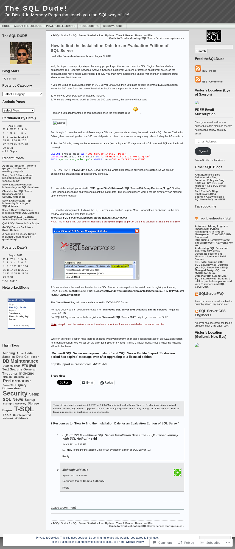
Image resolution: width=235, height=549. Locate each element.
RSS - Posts (209, 70)
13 (22, 136)
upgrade (90, 408)
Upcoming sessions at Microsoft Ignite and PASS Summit (210, 256)
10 (11, 136)
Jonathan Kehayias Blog (209, 180)
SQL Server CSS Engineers (210, 313)
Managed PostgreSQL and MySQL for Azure (211, 271)
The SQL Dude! (36, 8)
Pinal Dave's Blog (205, 194)
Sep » (13, 151)
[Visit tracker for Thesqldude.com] (197, 345)
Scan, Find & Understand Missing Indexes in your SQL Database (17, 178)
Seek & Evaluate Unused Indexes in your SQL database (20, 186)
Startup (30, 399)
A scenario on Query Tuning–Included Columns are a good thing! (20, 237)
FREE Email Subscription (205, 112)
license (57, 408)
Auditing (9, 353)
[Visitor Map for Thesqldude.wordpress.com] (197, 103)
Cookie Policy (135, 541)
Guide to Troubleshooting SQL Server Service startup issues (145, 38)
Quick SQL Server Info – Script (20, 223)
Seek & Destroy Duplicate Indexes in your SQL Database (20, 211)
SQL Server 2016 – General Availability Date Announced (19, 218)
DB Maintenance (20, 361)
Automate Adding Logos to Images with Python (211, 227)
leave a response (63, 412)
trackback (82, 412)
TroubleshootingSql (215, 218)
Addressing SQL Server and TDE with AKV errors (211, 249)
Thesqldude (16, 316)
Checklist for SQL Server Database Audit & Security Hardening (17, 194)
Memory (7, 376)
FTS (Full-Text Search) (19, 367)
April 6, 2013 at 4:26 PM (74, 476)
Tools (7, 415)
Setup (34, 394)
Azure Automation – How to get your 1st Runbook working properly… (19, 168)
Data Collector (27, 356)
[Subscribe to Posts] (198, 70)
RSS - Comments (212, 81)
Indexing (26, 373)
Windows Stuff (113, 26)
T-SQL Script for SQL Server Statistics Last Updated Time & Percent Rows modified (103, 35)
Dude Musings (11, 365)
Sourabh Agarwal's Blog (209, 196)
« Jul (5, 151)
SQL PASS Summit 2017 (209, 262)
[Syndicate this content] (196, 219)
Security (15, 393)
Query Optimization (14, 387)
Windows (21, 418)
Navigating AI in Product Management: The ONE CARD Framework (213, 234)
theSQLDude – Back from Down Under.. (17, 228)
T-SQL (24, 409)
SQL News (13, 399)
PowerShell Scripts (60, 26)
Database (14, 313)
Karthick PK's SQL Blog (209, 183)
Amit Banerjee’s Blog (207, 174)
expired (171, 405)
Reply (65, 456)
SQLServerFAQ (211, 294)
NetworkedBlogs (17, 300)
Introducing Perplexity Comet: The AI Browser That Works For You (214, 243)
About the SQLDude (28, 26)
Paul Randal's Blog (206, 191)
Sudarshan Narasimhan (77, 56)
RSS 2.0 (159, 408)
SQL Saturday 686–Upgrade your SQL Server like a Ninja (211, 266)
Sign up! (203, 151)
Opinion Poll (21, 376)
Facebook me (205, 206)
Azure (20, 353)
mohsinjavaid (71, 470)
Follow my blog (21, 325)
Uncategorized (22, 415)
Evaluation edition (156, 405)
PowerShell (9, 385)
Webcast (8, 418)
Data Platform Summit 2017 (211, 275)
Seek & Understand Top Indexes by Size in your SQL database (16, 203)
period (66, 408)
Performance (17, 380)
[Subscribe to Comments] (198, 81)
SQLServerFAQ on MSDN (210, 199)
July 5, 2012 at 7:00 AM (74, 444)
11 (15, 136)
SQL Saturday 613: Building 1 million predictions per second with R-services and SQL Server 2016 (213, 282)
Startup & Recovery (14, 403)
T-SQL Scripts (88, 26)
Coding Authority (93, 481)
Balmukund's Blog (206, 177)
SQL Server (77, 408)
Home (6, 26)
